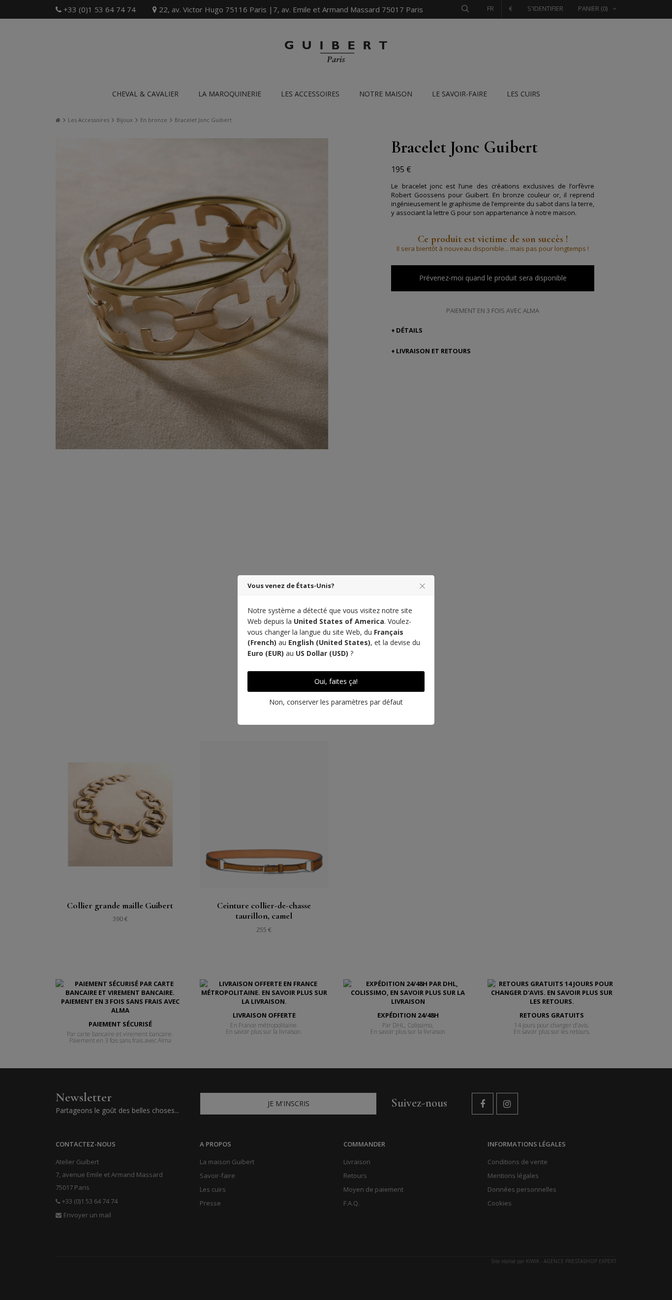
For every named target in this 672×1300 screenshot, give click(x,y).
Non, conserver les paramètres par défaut (336, 702)
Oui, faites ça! (336, 681)
